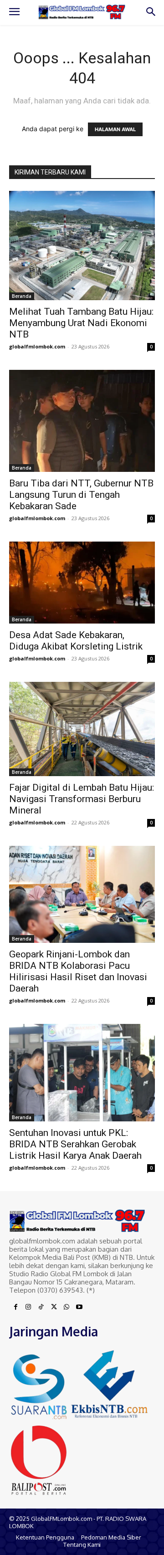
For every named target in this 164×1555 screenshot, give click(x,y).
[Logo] (82, 12)
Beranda (21, 296)
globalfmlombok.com (37, 346)
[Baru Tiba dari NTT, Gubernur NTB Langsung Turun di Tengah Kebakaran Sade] (82, 421)
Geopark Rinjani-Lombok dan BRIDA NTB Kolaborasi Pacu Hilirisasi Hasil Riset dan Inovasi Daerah (78, 971)
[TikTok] (41, 1307)
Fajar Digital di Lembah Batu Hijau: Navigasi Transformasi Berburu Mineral (81, 799)
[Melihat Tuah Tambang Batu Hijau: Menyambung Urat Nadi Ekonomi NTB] (82, 245)
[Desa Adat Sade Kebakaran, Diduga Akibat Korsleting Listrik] (82, 583)
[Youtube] (79, 1307)
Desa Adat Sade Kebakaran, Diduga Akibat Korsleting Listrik (76, 640)
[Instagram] (28, 1307)
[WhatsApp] (66, 1307)
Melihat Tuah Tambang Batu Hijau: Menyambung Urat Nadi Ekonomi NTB (81, 323)
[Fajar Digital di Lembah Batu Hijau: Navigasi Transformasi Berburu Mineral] (82, 729)
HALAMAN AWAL (115, 129)
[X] (53, 1307)
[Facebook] (15, 1307)
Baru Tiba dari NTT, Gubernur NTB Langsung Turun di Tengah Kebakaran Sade (81, 495)
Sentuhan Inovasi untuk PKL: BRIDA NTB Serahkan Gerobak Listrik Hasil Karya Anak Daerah (75, 1144)
